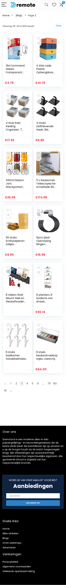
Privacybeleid (10, 561)
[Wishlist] (54, 5)
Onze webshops (12, 543)
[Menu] (4, 4)
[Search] (46, 4)
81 (5, 390)
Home (6, 15)
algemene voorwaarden (17, 566)
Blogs (6, 538)
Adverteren (9, 547)
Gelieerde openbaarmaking (19, 571)
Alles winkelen (11, 533)
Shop (19, 15)
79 (49, 383)
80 (55, 383)
